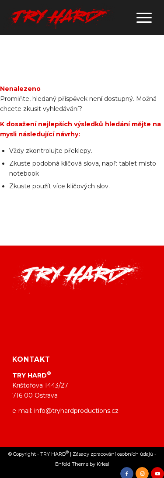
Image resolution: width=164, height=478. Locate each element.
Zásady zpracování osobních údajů (113, 454)
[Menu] (140, 17)
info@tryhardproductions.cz (76, 411)
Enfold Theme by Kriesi (82, 464)
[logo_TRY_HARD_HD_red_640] (59, 17)
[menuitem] (140, 17)
